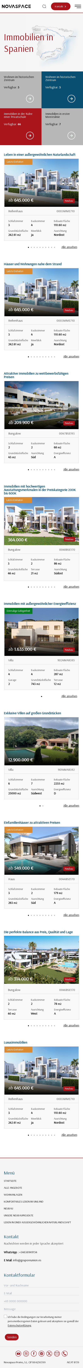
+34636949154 (28, 1252)
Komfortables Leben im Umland (23, 1201)
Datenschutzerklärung (19, 1325)
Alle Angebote (13, 1187)
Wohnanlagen (13, 1194)
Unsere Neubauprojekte (18, 1215)
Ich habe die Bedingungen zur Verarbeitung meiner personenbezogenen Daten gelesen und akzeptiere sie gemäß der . (43, 1321)
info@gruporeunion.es (27, 1260)
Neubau (8, 1208)
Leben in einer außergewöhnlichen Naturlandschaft (37, 1222)
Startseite (10, 1181)
